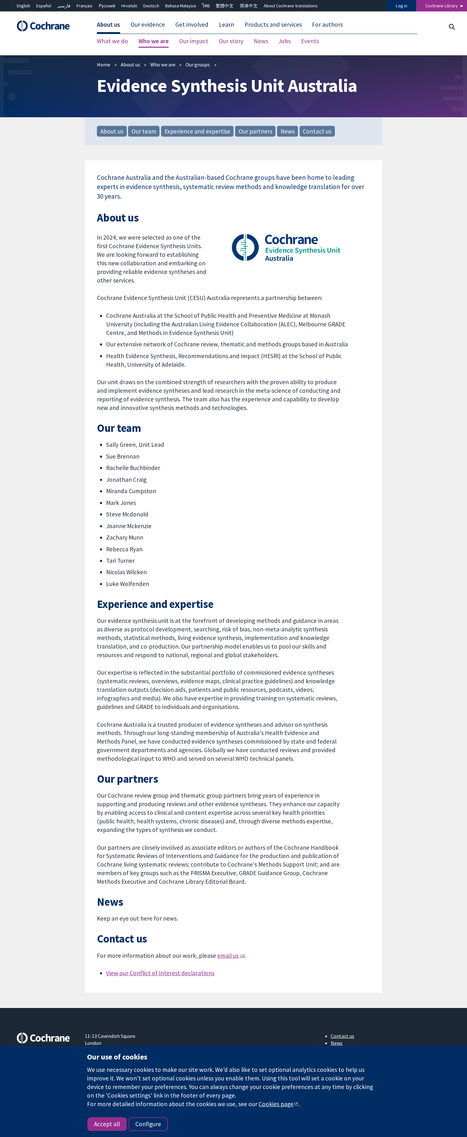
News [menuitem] (261, 41)
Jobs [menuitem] (284, 41)
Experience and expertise (197, 131)
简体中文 (249, 6)
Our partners (255, 131)
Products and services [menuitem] (273, 25)
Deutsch (151, 6)
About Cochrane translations (291, 6)
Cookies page (276, 1104)
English (23, 6)
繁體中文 (225, 6)
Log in (401, 6)
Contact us (317, 131)
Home (103, 64)
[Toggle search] (452, 27)
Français (84, 6)
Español (43, 6)
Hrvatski (129, 6)
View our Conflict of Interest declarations (160, 973)
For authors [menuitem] (327, 25)
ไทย (206, 6)
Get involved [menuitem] (191, 25)
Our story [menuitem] (231, 41)
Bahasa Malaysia (180, 6)
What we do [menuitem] (112, 41)
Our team (144, 131)
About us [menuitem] (108, 25)
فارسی (64, 6)
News (288, 131)
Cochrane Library (441, 6)
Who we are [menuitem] (154, 41)
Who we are (162, 64)
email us (228, 955)
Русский (107, 6)
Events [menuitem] (310, 41)
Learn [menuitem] (226, 25)
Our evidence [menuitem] (148, 25)
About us (130, 64)
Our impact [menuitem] (193, 41)
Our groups (198, 64)
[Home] (46, 26)
